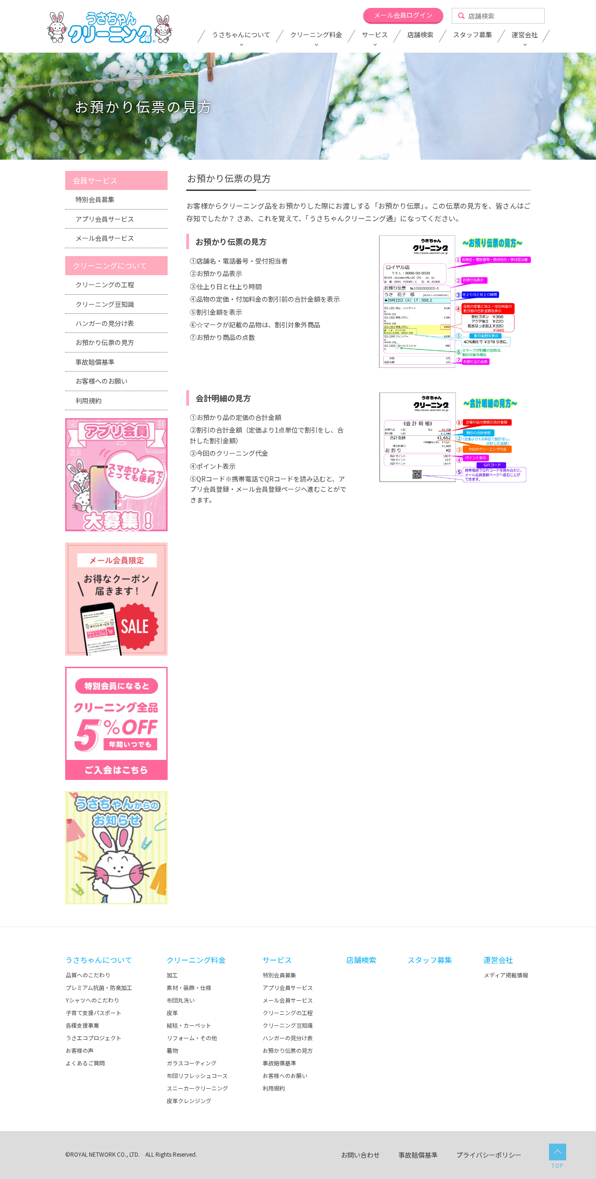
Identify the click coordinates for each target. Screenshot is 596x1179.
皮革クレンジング (189, 1100)
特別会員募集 (95, 199)
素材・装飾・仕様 (189, 987)
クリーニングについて (110, 265)
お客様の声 (80, 1050)
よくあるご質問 (85, 1063)
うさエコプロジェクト (94, 1038)
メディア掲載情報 (506, 975)
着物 (172, 1050)
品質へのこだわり (88, 975)
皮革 (172, 1012)
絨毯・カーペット (189, 1025)
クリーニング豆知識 (104, 304)
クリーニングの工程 (104, 284)
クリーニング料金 (316, 35)
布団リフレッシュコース (197, 1075)
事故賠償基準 (95, 361)
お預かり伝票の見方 (104, 342)
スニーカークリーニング (197, 1088)
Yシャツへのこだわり (92, 1000)
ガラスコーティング (192, 1063)
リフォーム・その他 (192, 1038)
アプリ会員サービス (104, 219)
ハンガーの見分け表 (104, 323)
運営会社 (525, 35)
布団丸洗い (181, 1000)
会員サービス (95, 180)
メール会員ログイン (403, 15)
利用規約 (88, 400)
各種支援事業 (82, 1025)
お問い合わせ (360, 1154)
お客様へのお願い (101, 381)
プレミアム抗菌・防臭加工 (99, 987)
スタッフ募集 (472, 35)
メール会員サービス (104, 238)
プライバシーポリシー (489, 1154)
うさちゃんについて (241, 35)
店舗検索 (420, 35)
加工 (172, 975)
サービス (375, 35)
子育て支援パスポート (94, 1012)
